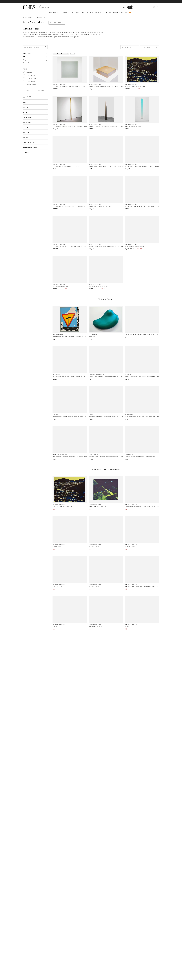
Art (82, 13)
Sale (131, 13)
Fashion (108, 13)
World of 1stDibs (120, 13)
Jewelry (90, 13)
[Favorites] (154, 7)
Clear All (72, 54)
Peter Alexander (38, 17)
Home (24, 17)
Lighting (75, 13)
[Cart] (157, 7)
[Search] (46, 47)
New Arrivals (54, 13)
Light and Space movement (34, 34)
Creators (30, 17)
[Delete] (68, 54)
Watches (98, 13)
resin (94, 34)
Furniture (66, 13)
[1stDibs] (29, 7)
